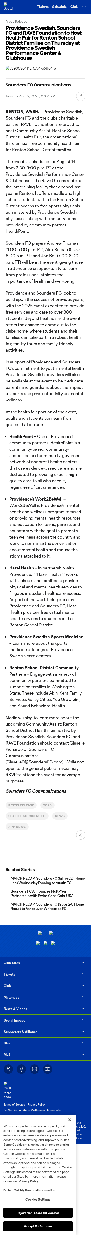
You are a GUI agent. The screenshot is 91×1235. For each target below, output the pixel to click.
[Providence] (40, 933)
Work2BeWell (22, 505)
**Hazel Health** (49, 574)
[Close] (70, 1120)
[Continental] (45, 944)
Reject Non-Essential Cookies (38, 1213)
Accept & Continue (38, 1226)
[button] (84, 7)
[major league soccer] (7, 1090)
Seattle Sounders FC (27, 816)
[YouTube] (47, 1069)
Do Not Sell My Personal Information (29, 1190)
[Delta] (51, 933)
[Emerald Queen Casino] (38, 944)
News (60, 816)
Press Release (21, 805)
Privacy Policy (28, 1181)
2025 (47, 805)
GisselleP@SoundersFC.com (34, 761)
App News (17, 826)
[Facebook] (21, 1069)
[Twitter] (8, 1069)
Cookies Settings (37, 1199)
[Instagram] (34, 1069)
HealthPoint (61, 442)
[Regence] (53, 944)
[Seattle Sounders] (8, 6)
